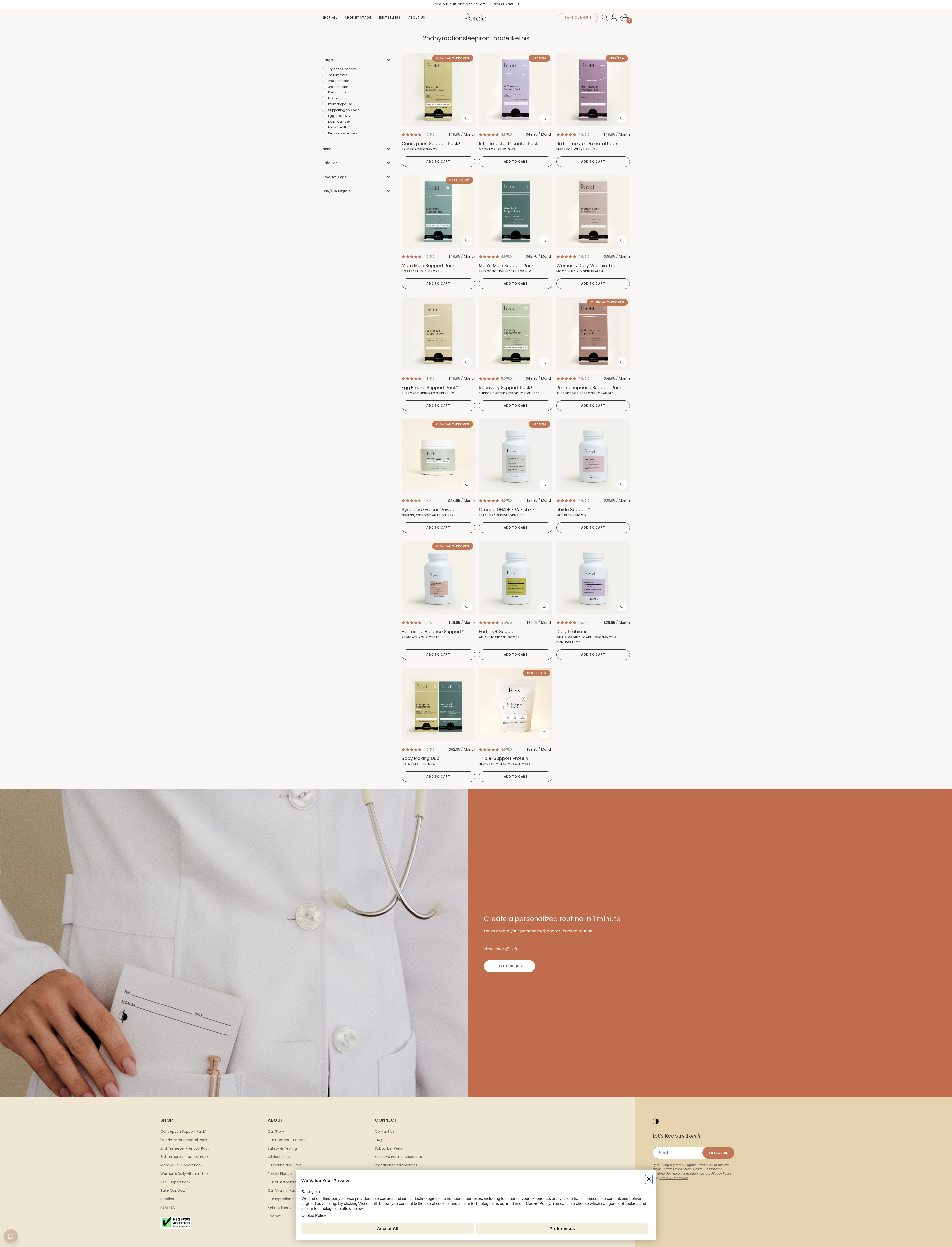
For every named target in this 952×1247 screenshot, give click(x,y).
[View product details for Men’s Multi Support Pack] (515, 211)
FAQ (378, 1139)
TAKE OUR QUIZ (578, 17)
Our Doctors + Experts (286, 1139)
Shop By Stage (358, 17)
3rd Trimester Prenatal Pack (184, 1156)
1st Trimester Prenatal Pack (183, 1139)
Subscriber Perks (389, 1148)
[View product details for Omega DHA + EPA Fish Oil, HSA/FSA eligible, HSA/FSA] (515, 455)
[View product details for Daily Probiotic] (593, 577)
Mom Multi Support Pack (181, 1165)
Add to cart (438, 161)
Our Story (276, 1131)
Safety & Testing (282, 1148)
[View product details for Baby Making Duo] (438, 704)
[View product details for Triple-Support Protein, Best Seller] (515, 704)
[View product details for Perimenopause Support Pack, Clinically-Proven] (593, 333)
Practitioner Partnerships (396, 1165)
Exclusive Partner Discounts (398, 1156)
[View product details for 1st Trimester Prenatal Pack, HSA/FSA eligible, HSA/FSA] (515, 89)
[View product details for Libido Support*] (593, 455)
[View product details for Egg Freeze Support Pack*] (438, 333)
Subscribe (718, 1153)
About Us (416, 17)
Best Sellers (390, 17)
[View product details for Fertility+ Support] (515, 577)
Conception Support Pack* (183, 1131)
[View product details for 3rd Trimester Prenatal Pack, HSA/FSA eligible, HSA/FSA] (593, 89)
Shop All (329, 17)
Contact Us (384, 1131)
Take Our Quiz (509, 966)
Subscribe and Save (285, 1165)
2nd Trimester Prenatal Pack (184, 1148)
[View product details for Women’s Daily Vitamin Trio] (593, 211)
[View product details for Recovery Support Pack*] (515, 333)
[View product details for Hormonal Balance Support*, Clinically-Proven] (438, 577)
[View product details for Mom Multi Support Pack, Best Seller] (438, 211)
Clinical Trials (279, 1156)
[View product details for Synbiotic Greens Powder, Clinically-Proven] (438, 455)
